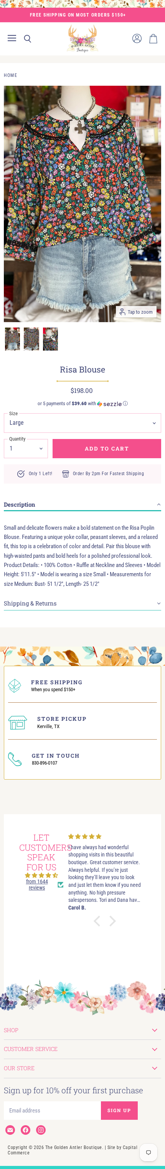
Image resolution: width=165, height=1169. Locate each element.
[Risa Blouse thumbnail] (12, 339)
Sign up (119, 1110)
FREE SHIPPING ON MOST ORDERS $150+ (78, 15)
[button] (82, 403)
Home (10, 75)
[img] (41, 875)
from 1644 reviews (37, 884)
